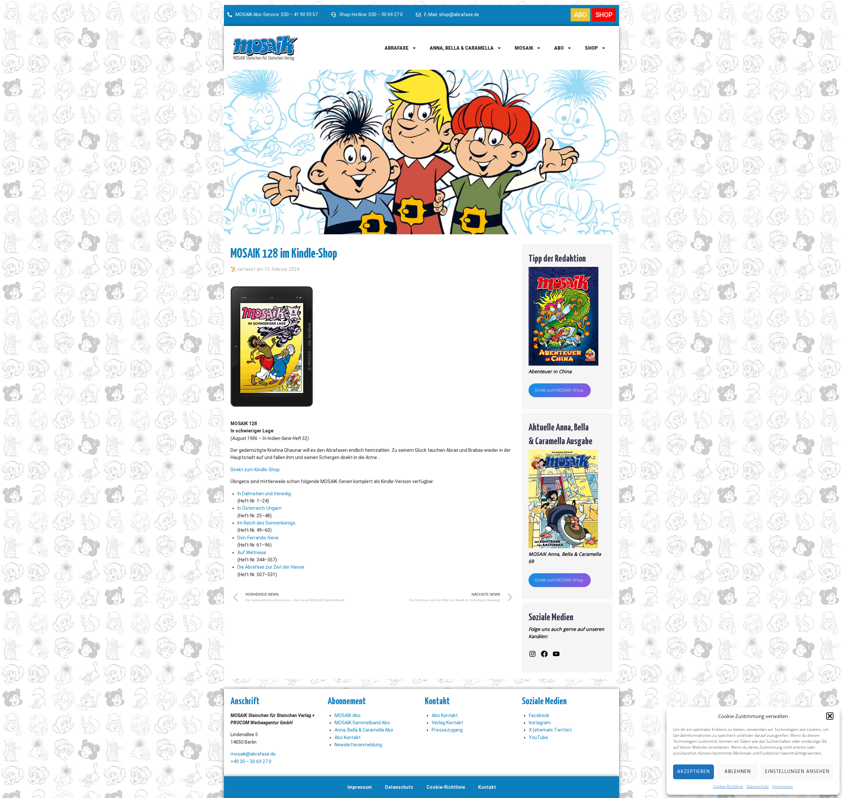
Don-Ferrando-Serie (258, 537)
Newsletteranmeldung (358, 744)
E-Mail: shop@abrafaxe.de (451, 14)
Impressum (782, 786)
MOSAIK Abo (348, 715)
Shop (591, 48)
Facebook (539, 715)
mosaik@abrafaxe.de (253, 754)
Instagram (540, 722)
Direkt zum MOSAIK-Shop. (559, 390)
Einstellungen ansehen (797, 772)
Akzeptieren (693, 772)
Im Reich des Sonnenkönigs (266, 523)
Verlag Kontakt (447, 722)
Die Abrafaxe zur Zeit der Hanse (270, 567)
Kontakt (487, 787)
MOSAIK (524, 48)
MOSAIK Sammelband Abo (362, 722)
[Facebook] (544, 654)
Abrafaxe (397, 48)
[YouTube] (556, 654)
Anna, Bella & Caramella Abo (364, 730)
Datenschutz (758, 786)
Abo (559, 48)
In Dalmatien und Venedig (264, 493)
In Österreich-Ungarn (259, 508)
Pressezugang (447, 730)
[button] (830, 716)
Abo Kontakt (348, 737)
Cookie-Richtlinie (728, 786)
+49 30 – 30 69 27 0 (251, 761)
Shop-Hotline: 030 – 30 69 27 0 (371, 14)
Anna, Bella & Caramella (462, 48)
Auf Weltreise (251, 552)
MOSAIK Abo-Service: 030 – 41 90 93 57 (276, 14)
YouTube (538, 737)
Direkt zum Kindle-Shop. (256, 469)
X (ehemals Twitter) (550, 730)
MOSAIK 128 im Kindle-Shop (284, 252)
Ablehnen (737, 772)
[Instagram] (532, 654)
